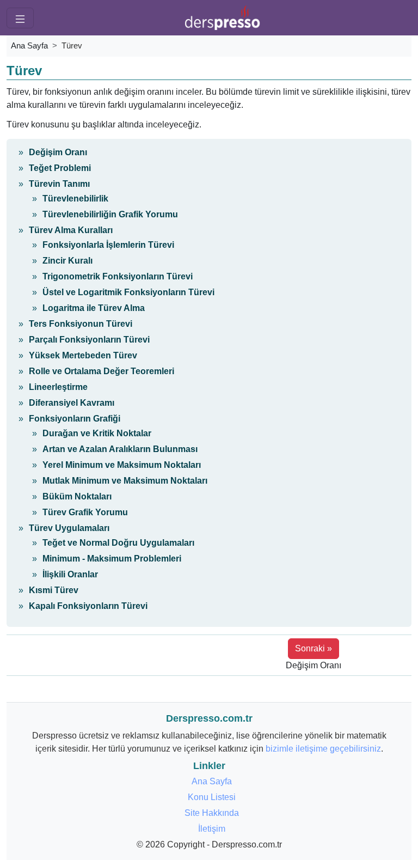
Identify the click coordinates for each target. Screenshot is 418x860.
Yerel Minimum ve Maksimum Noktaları (121, 464)
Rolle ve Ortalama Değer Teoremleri (101, 371)
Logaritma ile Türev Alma (93, 308)
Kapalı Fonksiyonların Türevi (88, 606)
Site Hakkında (212, 813)
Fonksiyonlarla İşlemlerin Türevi (108, 244)
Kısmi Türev (53, 590)
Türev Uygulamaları (69, 528)
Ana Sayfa (29, 45)
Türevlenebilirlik (75, 198)
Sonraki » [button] (313, 648)
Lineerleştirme (58, 387)
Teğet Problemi (60, 168)
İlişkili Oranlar (70, 574)
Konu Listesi (212, 797)
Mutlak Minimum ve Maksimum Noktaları (124, 480)
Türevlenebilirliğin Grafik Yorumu (110, 214)
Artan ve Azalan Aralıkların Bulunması (120, 449)
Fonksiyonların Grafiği (74, 418)
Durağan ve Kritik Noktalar (96, 433)
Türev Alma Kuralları (71, 230)
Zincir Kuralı (67, 260)
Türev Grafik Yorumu (85, 512)
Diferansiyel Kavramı (71, 402)
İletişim (211, 828)
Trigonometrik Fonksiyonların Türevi (117, 276)
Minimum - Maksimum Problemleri (111, 558)
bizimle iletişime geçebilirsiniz (323, 748)
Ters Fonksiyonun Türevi (80, 323)
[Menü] (20, 18)
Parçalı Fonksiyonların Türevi (89, 339)
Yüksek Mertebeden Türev (83, 355)
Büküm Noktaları (77, 496)
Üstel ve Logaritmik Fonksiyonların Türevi (128, 292)
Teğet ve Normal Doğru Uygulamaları (118, 542)
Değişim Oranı (58, 152)
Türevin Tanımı (59, 183)
